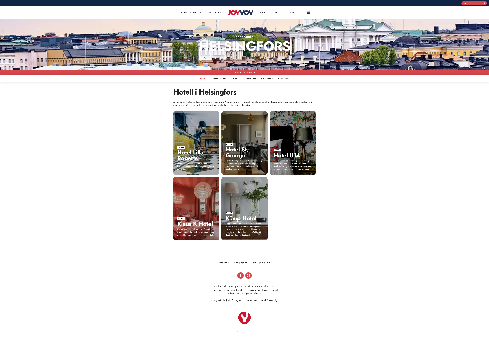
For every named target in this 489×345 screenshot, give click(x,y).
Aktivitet (267, 78)
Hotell (203, 78)
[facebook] (240, 275)
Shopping (250, 78)
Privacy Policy (261, 262)
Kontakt (224, 262)
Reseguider (214, 12)
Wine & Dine (220, 78)
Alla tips (284, 78)
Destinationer (188, 12)
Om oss (290, 12)
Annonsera (240, 262)
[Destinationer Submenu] (200, 12)
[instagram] (248, 275)
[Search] (485, 3)
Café (236, 78)
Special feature (269, 12)
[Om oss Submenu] (298, 12)
